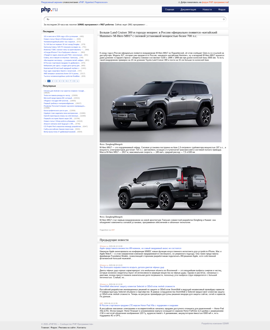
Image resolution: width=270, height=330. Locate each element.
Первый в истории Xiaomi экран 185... (58, 118)
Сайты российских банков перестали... (59, 129)
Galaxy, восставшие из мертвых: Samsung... (61, 58)
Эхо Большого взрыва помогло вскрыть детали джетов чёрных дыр (132, 267)
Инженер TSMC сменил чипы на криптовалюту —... (64, 50)
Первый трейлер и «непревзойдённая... (59, 103)
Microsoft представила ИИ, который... (58, 98)
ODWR (225, 323)
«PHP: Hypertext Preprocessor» (93, 2)
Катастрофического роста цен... (56, 110)
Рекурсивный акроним (51, 2)
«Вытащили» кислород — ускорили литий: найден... (64, 60)
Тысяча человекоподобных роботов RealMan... (62, 76)
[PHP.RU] (49, 9)
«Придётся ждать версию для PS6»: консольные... (64, 55)
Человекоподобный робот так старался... (60, 42)
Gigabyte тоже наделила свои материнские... (61, 113)
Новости (207, 9)
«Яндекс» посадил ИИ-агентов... (57, 101)
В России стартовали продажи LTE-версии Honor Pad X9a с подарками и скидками (139, 305)
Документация (188, 9)
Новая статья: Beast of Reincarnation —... (60, 39)
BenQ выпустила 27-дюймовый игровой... (60, 132)
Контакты (81, 327)
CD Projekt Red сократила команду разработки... (63, 126)
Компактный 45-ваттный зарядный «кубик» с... (62, 68)
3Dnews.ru (104, 246)
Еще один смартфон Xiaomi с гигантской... (60, 71)
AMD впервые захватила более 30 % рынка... (62, 73)
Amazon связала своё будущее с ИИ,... (59, 124)
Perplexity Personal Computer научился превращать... (65, 106)
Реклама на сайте (67, 327)
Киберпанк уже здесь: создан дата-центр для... (62, 65)
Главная (169, 9)
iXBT (113, 230)
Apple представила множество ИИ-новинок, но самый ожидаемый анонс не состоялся (140, 248)
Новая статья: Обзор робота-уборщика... (60, 121)
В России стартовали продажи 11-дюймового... (62, 63)
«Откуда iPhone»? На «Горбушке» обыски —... (62, 52)
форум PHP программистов (215, 2)
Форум (221, 9)
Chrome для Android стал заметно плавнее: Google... (64, 91)
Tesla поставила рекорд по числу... (57, 95)
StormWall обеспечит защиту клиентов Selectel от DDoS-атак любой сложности (137, 286)
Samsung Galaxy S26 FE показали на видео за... (63, 47)
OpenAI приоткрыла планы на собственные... (62, 116)
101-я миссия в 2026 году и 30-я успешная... (61, 36)
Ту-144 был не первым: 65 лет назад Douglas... (62, 44)
